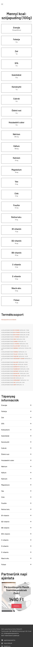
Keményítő (16, 87)
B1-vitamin (16, 229)
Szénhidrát (16, 75)
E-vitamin (16, 276)
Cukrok (16, 98)
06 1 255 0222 (13, 631)
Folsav (16, 300)
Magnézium (17, 169)
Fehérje (16, 39)
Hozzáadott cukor (16, 122)
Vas (16, 181)
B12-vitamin (5, 534)
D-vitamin (4, 546)
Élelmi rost (16, 110)
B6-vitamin (16, 252)
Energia (16, 27)
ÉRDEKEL (16, 606)
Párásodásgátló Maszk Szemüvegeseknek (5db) (16, 590)
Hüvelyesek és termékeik (8, 319)
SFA (16, 63)
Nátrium (16, 134)
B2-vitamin (16, 241)
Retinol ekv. (16, 217)
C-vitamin (16, 264)
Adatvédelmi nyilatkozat (12, 635)
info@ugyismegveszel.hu (11, 633)
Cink (17, 193)
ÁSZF (2, 635)
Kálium (16, 146)
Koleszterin (5, 430)
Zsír (16, 51)
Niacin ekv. (16, 288)
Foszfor (16, 205)
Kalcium (16, 158)
